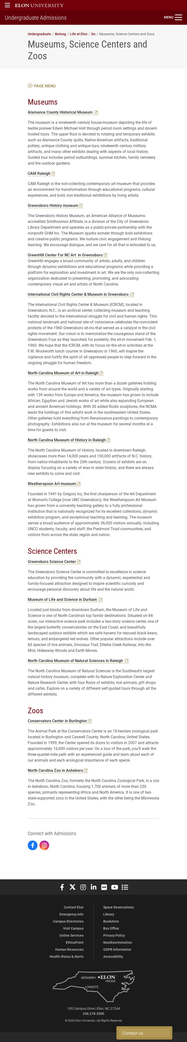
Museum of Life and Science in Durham (63, 599)
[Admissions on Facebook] (32, 845)
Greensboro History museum (53, 205)
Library (108, 914)
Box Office (111, 928)
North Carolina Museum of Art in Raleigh (63, 372)
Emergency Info (71, 914)
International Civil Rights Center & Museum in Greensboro (79, 294)
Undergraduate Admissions (36, 17)
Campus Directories (68, 921)
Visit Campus (73, 928)
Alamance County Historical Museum (61, 112)
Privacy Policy (114, 935)
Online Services (71, 935)
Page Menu (45, 85)
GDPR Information (117, 949)
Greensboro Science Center (52, 561)
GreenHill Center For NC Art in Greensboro (65, 254)
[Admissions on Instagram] (44, 845)
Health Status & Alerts (66, 956)
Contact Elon (74, 907)
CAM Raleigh (39, 173)
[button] (7, 5)
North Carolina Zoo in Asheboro (55, 770)
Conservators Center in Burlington (57, 720)
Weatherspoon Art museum (52, 483)
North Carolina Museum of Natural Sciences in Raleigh (76, 660)
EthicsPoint (75, 942)
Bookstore (111, 921)
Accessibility (113, 956)
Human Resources (69, 949)
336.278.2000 (93, 1013)
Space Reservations (118, 907)
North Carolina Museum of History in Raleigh (67, 439)
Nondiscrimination (117, 942)
